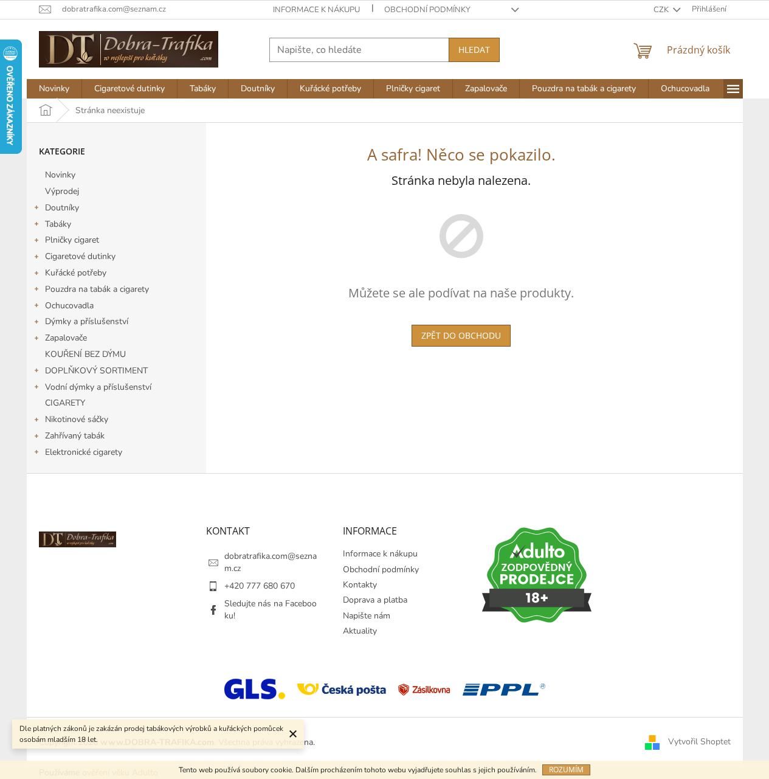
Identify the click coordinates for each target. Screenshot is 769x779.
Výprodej (62, 191)
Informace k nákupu (316, 9)
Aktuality (360, 631)
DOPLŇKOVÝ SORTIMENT (96, 370)
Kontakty (360, 584)
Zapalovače (66, 338)
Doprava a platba (375, 600)
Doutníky (62, 207)
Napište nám (366, 615)
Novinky (60, 175)
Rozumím (566, 769)
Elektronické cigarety (83, 452)
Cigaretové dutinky (80, 256)
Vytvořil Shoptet (699, 741)
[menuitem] (54, 89)
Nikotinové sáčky (76, 419)
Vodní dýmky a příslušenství (98, 387)
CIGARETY (65, 403)
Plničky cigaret (72, 240)
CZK (662, 9)
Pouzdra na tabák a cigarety (97, 289)
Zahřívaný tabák (75, 435)
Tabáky (58, 224)
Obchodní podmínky (427, 9)
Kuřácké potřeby (75, 273)
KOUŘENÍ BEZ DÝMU (85, 354)
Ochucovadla (69, 305)
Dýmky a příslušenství (86, 321)
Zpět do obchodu (461, 335)
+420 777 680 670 (259, 586)
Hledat (474, 49)
